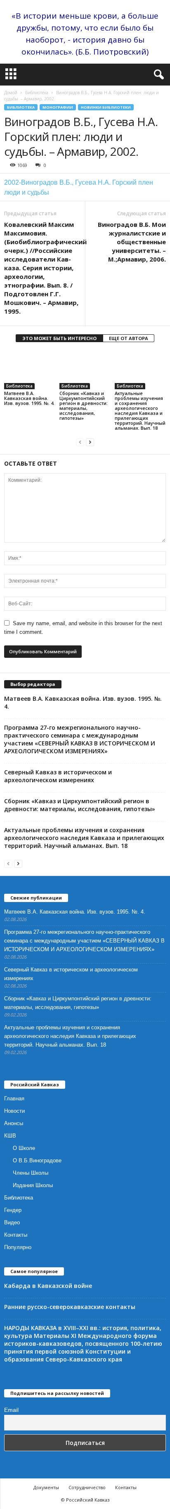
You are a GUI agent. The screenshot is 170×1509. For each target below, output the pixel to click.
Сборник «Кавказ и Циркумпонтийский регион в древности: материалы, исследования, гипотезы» (83, 405)
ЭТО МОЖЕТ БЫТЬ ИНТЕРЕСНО (59, 338)
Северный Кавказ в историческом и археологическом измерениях (58, 776)
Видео (12, 1222)
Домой (10, 92)
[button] (157, 75)
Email (11, 1410)
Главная (14, 1098)
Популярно (17, 1247)
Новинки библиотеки (106, 107)
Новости (14, 1111)
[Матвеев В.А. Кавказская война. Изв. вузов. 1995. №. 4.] (29, 370)
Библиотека (36, 92)
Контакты (15, 1235)
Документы (46, 1487)
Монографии (57, 107)
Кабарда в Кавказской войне (48, 1286)
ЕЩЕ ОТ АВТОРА (128, 338)
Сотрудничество (87, 1487)
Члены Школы (30, 1173)
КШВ (10, 1136)
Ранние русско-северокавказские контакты (69, 1307)
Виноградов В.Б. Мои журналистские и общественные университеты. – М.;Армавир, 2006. (132, 241)
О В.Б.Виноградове (37, 1160)
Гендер (12, 1210)
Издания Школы (33, 1185)
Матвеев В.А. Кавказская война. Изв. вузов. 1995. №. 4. (29, 398)
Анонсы (13, 1123)
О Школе (24, 1148)
